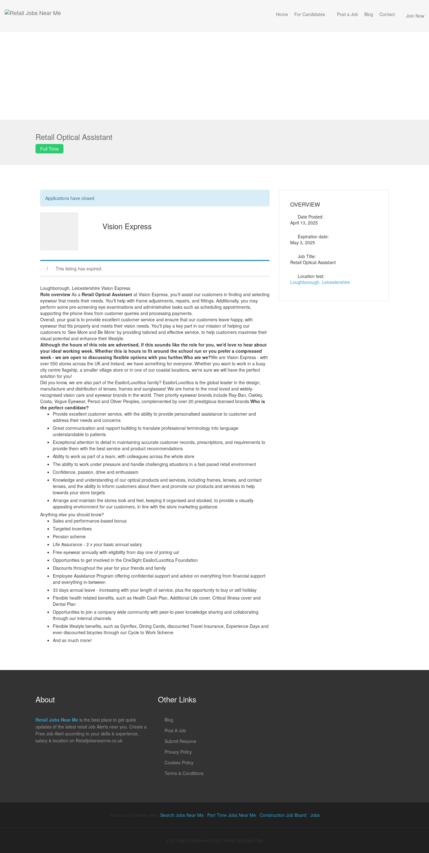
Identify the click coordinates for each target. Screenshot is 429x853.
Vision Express (127, 225)
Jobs (315, 815)
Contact (387, 14)
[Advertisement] (214, 76)
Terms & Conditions (184, 773)
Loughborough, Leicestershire (320, 282)
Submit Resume (180, 741)
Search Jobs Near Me (182, 815)
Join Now (415, 16)
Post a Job (347, 14)
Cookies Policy (179, 762)
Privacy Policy (178, 752)
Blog (368, 14)
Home (282, 14)
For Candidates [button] (309, 14)
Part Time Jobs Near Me (231, 815)
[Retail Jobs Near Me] (33, 16)
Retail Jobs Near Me (56, 720)
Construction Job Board (283, 815)
